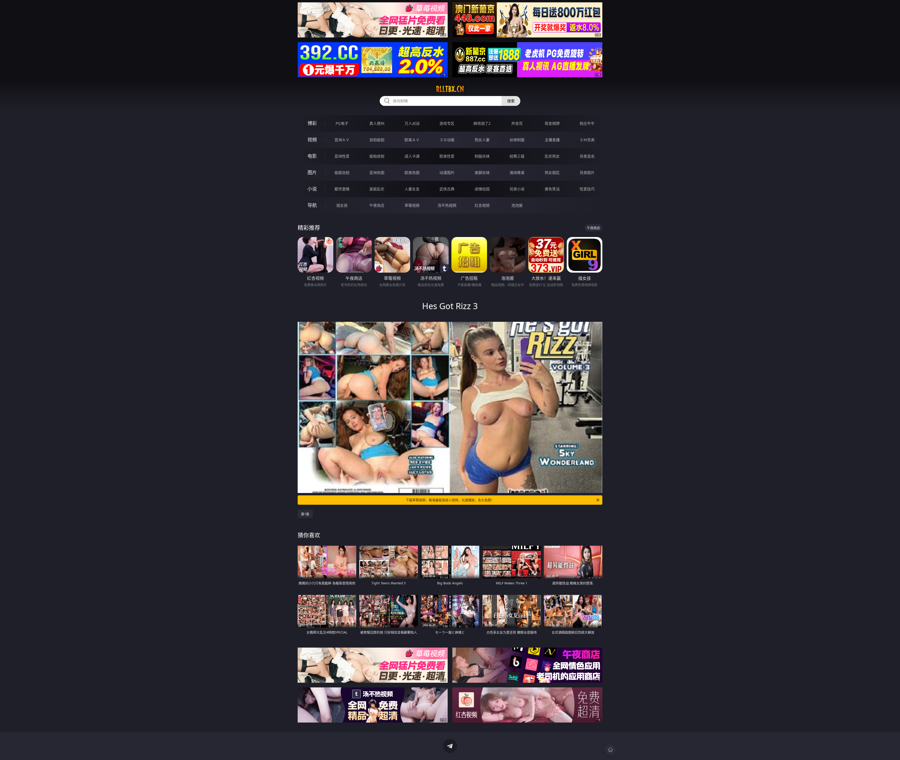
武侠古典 (446, 189)
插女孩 (342, 205)
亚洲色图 (376, 172)
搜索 (511, 101)
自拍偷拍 (376, 139)
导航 (312, 205)
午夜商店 (376, 205)
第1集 (305, 514)
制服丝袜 (482, 156)
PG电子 (342, 123)
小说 (312, 189)
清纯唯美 (517, 172)
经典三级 (517, 156)
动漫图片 (446, 172)
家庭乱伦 (376, 189)
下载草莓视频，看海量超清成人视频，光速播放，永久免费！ (450, 500)
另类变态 (587, 156)
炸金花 (517, 123)
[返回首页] (610, 749)
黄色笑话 (552, 189)
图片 (312, 172)
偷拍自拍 (376, 156)
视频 (312, 140)
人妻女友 (412, 189)
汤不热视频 (447, 205)
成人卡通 (412, 156)
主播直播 (552, 139)
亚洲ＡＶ (341, 139)
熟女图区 (552, 172)
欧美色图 (412, 172)
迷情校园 (482, 189)
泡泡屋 (517, 205)
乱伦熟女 (552, 156)
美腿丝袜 (482, 172)
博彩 (312, 123)
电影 (312, 156)
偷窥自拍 (341, 172)
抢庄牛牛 (587, 123)
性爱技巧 (587, 189)
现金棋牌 (552, 123)
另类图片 (587, 172)
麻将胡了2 (482, 123)
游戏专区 (446, 123)
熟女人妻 (482, 139)
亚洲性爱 (341, 156)
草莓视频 (412, 205)
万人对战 (412, 123)
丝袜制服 (517, 139)
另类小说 (517, 189)
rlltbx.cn (450, 89)
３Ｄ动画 (446, 139)
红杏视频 (482, 205)
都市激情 (341, 189)
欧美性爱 (446, 156)
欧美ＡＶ (412, 139)
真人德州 (376, 123)
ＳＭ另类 (587, 139)
